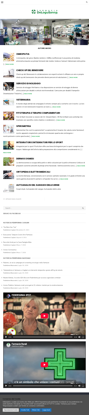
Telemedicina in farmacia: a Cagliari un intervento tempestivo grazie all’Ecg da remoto (33, 270)
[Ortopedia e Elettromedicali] (8, 175)
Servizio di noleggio (28, 83)
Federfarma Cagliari (9, 230)
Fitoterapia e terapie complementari (38, 112)
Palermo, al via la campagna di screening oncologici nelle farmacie (26, 263)
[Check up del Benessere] (8, 73)
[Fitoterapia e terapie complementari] (8, 116)
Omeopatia (22, 54)
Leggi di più (46, 410)
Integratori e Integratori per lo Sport (39, 142)
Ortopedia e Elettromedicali (33, 171)
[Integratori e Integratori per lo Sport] (8, 145)
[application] (44, 315)
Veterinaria (23, 99)
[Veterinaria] (8, 101)
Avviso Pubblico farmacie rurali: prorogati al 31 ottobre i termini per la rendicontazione (33, 285)
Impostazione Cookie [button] (10, 410)
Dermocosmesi (25, 158)
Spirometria (23, 126)
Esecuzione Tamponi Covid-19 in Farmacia (17, 235)
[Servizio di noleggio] (8, 86)
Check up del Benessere (29, 70)
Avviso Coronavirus (9, 250)
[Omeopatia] (8, 57)
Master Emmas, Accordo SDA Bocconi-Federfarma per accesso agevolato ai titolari (32, 278)
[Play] (6, 337)
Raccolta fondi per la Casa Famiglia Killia (17, 242)
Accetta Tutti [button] (25, 410)
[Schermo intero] (83, 337)
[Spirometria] (8, 129)
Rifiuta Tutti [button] (36, 410)
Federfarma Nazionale (10, 265)
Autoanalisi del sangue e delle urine (37, 185)
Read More (10, 64)
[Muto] (79, 337)
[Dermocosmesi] (8, 161)
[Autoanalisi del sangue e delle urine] (8, 188)
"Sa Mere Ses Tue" (9, 227)
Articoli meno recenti (13, 199)
